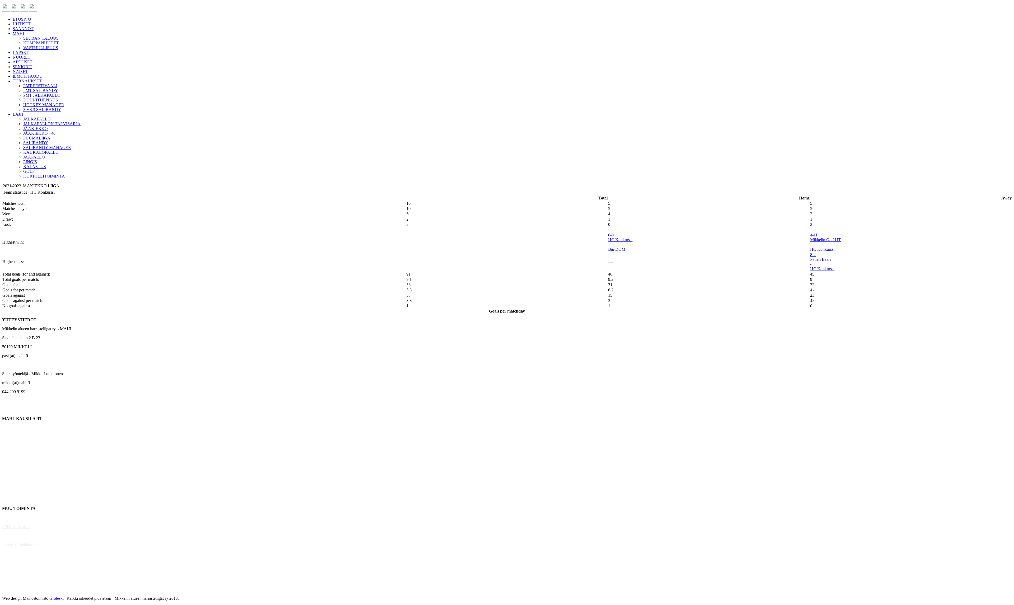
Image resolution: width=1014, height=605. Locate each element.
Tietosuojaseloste (16, 589)
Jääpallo (9, 481)
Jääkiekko (10, 436)
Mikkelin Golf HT (825, 240)
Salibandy (10, 454)
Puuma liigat (12, 490)
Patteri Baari (820, 259)
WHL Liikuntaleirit (18, 553)
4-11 (814, 235)
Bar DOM (616, 249)
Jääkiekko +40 (14, 499)
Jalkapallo (10, 445)
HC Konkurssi (620, 240)
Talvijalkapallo (14, 472)
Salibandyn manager (19, 463)
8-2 (813, 254)
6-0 (611, 235)
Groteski (56, 598)
